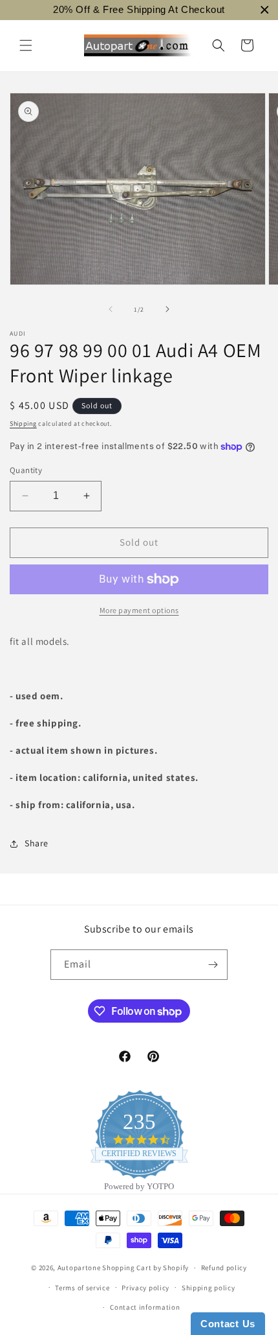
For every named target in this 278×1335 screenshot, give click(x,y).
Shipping (23, 423)
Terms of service (82, 1287)
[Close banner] (264, 10)
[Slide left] (110, 309)
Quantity (26, 470)
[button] (26, 45)
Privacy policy (145, 1287)
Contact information (145, 1307)
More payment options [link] (139, 610)
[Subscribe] (212, 964)
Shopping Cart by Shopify (145, 1267)
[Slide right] (167, 309)
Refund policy (224, 1267)
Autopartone (79, 1267)
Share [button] (36, 843)
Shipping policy (208, 1287)
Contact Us (227, 1323)
